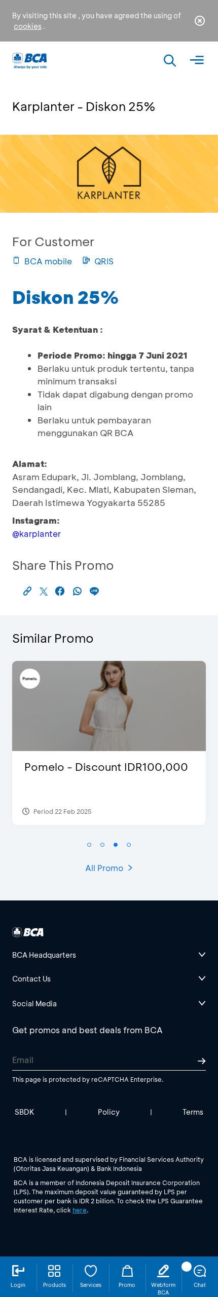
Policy (109, 1112)
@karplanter (36, 533)
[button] (89, 845)
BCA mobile (48, 261)
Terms (193, 1112)
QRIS (104, 261)
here (79, 1210)
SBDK (24, 1112)
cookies (28, 26)
